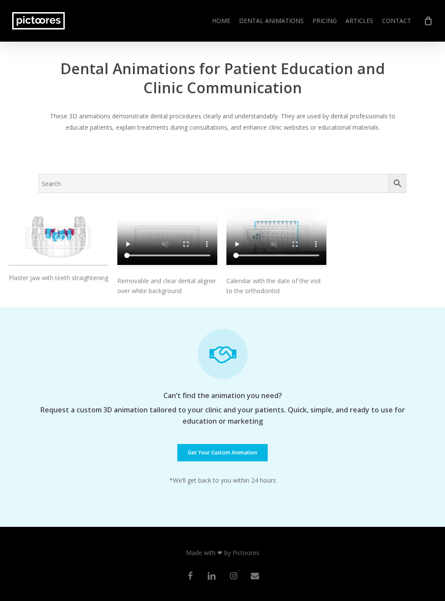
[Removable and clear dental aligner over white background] (167, 238)
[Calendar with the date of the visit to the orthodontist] (276, 238)
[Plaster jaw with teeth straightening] (59, 237)
